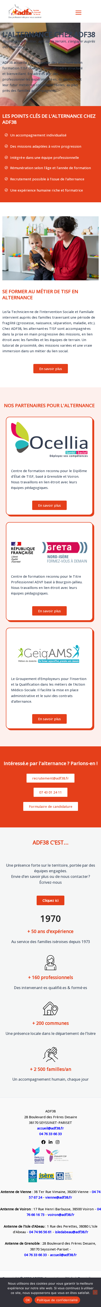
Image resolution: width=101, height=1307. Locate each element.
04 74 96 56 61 (41, 1231)
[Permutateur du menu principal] (78, 13)
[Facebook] (43, 1142)
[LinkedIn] (50, 1142)
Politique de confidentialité (57, 1300)
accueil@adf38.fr (50, 1128)
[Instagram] (57, 1142)
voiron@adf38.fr (61, 1214)
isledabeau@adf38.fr (71, 1231)
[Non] (95, 1292)
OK (28, 1300)
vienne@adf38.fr (58, 1197)
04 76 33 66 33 (50, 1133)
